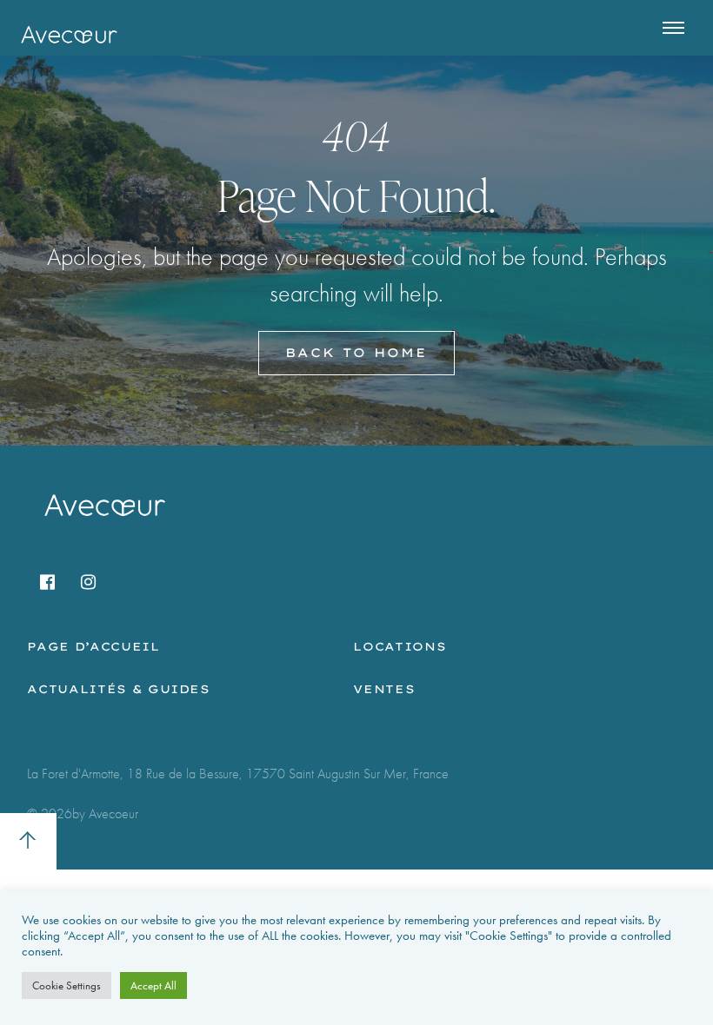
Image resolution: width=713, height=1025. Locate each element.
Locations (399, 646)
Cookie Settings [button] (66, 985)
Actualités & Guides (118, 689)
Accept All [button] (153, 985)
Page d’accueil (93, 646)
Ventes (384, 689)
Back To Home (356, 352)
